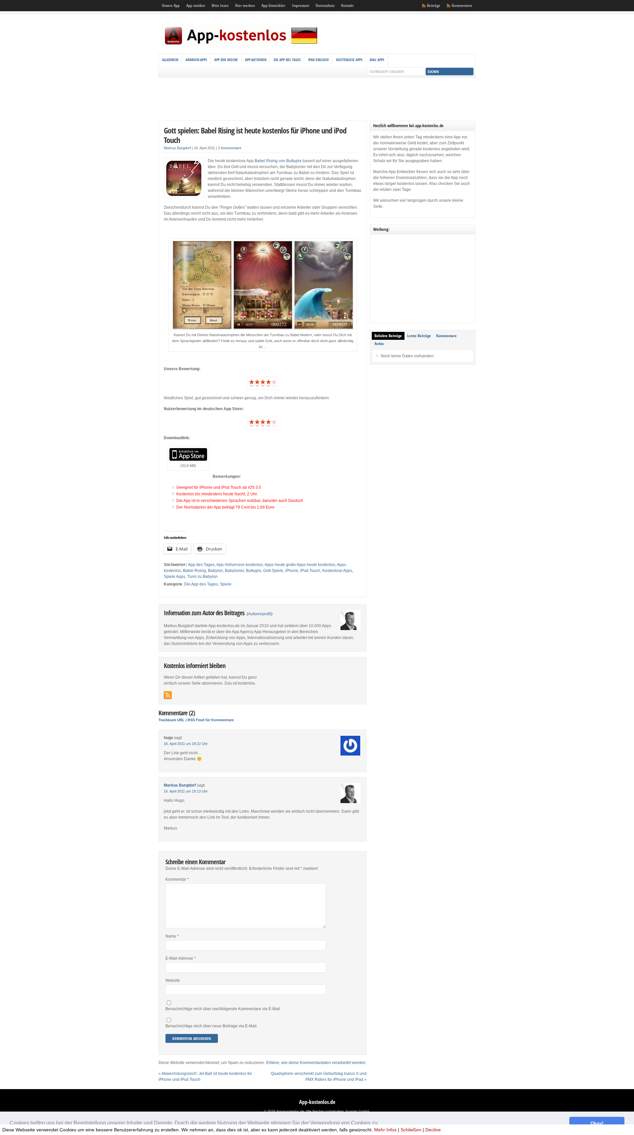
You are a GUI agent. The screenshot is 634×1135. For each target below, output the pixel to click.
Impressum (300, 5)
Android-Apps (196, 59)
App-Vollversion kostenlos (239, 564)
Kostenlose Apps (349, 59)
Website (172, 980)
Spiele (225, 584)
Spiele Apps (174, 576)
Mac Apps (377, 59)
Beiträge (433, 5)
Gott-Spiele (273, 570)
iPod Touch (310, 570)
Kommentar (177, 879)
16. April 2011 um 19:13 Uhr (186, 791)
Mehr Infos (385, 1129)
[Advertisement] (317, 99)
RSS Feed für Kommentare (211, 720)
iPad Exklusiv (318, 59)
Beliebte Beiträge (388, 335)
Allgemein (170, 59)
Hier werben (245, 5)
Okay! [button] (597, 1123)
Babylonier (234, 570)
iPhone (291, 570)
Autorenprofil (259, 614)
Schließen (411, 1129)
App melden (195, 5)
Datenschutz (325, 5)
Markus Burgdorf (177, 148)
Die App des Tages (287, 59)
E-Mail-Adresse (180, 958)
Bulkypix (293, 161)
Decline (433, 1129)
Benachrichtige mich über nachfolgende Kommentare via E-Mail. (223, 1009)
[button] (381, 1124)
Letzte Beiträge (419, 335)
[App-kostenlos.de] (241, 45)
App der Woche (226, 59)
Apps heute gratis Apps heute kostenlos (299, 564)
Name (172, 936)
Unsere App (171, 5)
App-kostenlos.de (317, 1102)
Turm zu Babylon (202, 576)
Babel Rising (266, 161)
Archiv (379, 343)
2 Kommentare (229, 148)
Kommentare (462, 5)
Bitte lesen (220, 5)
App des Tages (201, 564)
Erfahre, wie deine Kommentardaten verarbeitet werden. (316, 1062)
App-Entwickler (273, 5)
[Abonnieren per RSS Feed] (168, 695)
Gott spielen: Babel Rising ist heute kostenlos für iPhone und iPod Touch (255, 135)
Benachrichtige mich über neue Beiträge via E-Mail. (211, 1026)
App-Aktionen (255, 59)
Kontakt (347, 5)
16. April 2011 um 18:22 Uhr (186, 744)
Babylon (215, 570)
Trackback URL (171, 720)
